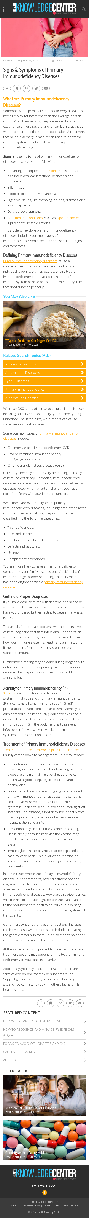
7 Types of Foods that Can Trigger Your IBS (30, 341)
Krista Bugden (12, 60)
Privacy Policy (70, 1205)
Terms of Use (51, 1205)
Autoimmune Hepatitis (21, 398)
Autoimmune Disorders (22, 372)
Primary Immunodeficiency (24, 389)
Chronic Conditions (70, 60)
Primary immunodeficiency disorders (30, 261)
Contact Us (51, 1202)
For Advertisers (31, 1205)
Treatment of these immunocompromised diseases (41, 749)
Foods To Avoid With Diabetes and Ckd (34, 1043)
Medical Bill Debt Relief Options (30, 1108)
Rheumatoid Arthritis (20, 364)
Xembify (9, 693)
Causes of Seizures (19, 1052)
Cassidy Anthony (15, 1112)
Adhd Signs (12, 1060)
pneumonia (49, 170)
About (14, 1205)
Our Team (36, 1202)
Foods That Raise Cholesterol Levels (33, 1021)
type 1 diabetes (68, 218)
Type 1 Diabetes (17, 381)
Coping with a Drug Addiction (29, 1152)
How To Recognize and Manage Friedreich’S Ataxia (38, 1032)
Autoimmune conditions (25, 218)
